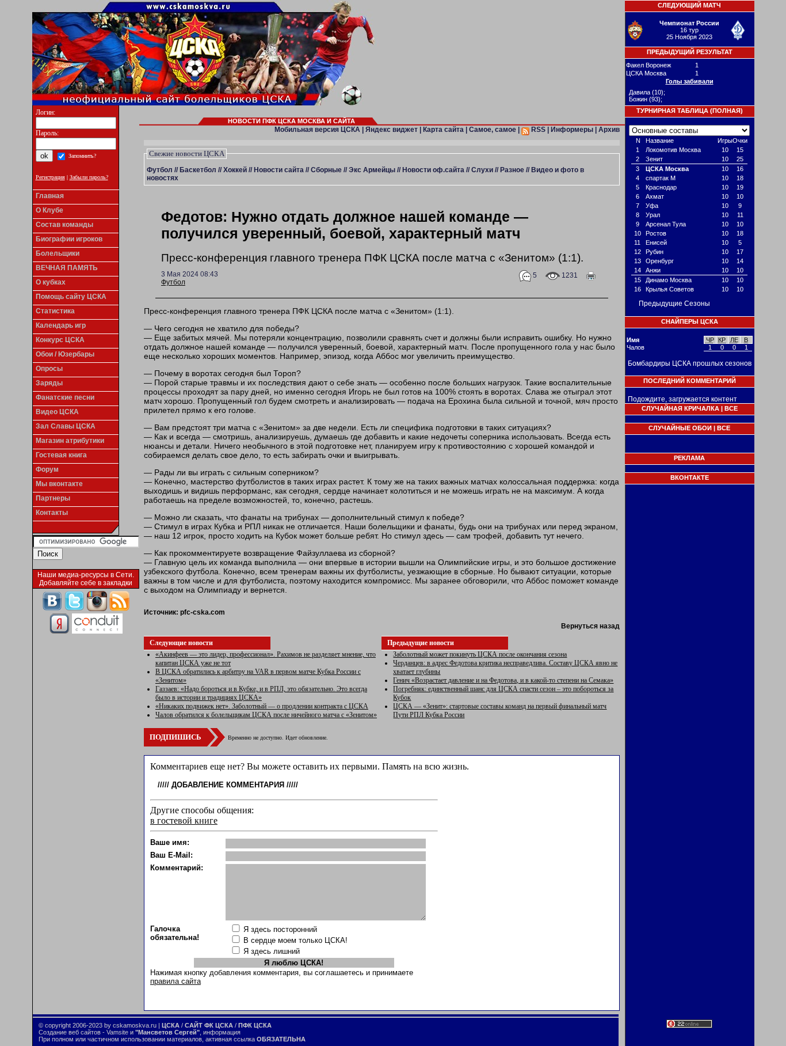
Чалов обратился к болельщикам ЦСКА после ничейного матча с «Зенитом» (266, 715)
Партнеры (53, 498)
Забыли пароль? (89, 177)
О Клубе (49, 210)
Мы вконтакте (59, 484)
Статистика (55, 311)
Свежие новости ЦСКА (186, 153)
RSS (537, 130)
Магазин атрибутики (70, 441)
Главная (50, 196)
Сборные (326, 170)
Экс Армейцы (372, 170)
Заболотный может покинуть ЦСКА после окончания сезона (480, 654)
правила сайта (175, 981)
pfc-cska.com (202, 612)
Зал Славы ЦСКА (66, 426)
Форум (47, 469)
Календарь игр (61, 325)
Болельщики (57, 253)
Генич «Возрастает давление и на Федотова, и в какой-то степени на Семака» (503, 680)
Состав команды (64, 225)
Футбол (160, 170)
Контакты (52, 513)
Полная (726, 110)
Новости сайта (279, 170)
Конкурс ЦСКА (60, 340)
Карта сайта (443, 130)
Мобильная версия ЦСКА (317, 130)
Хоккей (235, 170)
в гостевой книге (184, 820)
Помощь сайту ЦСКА (71, 297)
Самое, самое (492, 130)
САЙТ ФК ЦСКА (209, 1025)
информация (222, 1032)
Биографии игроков (69, 239)
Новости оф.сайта (433, 170)
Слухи (482, 170)
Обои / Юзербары (65, 354)
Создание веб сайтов (70, 1032)
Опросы (49, 369)
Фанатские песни (65, 397)
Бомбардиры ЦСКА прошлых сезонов (689, 363)
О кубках (51, 282)
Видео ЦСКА (57, 412)
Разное (512, 170)
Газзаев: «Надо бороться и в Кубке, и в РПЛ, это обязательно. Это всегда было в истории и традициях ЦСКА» (261, 693)
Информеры (572, 130)
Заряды (49, 383)
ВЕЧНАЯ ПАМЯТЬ (67, 268)
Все (731, 408)
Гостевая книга (61, 455)
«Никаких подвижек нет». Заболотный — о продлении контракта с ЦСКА (261, 706)
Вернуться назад (590, 626)
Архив (609, 130)
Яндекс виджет (391, 130)
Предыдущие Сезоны (674, 304)
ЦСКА (171, 1025)
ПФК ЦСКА (255, 1025)
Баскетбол (198, 170)
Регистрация (50, 177)
